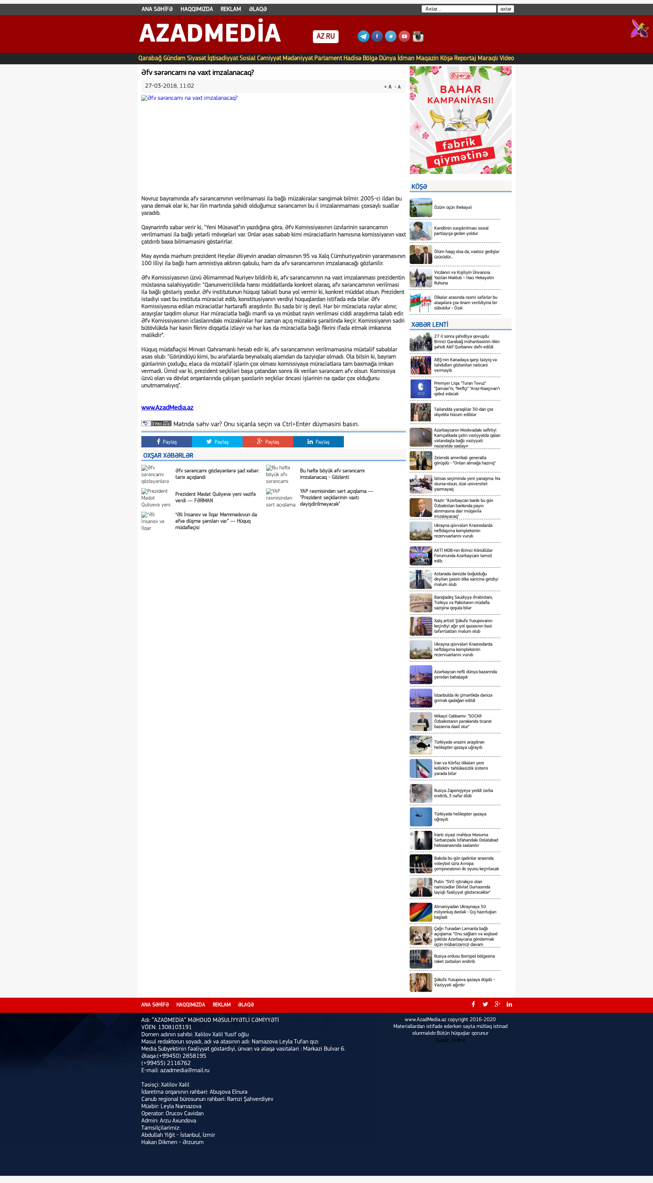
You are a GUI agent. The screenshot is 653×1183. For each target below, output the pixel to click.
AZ (321, 36)
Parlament (328, 58)
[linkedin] (509, 1005)
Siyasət (196, 58)
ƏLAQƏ (258, 9)
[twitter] (485, 1005)
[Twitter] (391, 41)
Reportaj (465, 58)
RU (330, 36)
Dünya (387, 58)
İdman (406, 58)
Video (507, 58)
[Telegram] (363, 41)
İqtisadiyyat (222, 58)
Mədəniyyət (298, 58)
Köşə (446, 58)
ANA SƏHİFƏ (157, 9)
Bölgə (370, 58)
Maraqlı (488, 58)
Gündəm (174, 58)
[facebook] (473, 1005)
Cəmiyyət (269, 58)
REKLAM (231, 9)
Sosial (247, 58)
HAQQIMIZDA (197, 9)
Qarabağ (150, 58)
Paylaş (169, 442)
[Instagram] (418, 41)
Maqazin (427, 58)
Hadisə (352, 58)
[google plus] (497, 1005)
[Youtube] (404, 41)
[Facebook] (377, 41)
